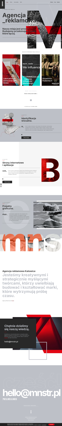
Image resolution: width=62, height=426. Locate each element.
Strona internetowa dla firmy (31, 418)
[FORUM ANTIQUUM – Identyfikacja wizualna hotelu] (51, 70)
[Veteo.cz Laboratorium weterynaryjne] (11, 70)
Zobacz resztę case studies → (31, 93)
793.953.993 (9, 399)
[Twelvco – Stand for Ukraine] (31, 70)
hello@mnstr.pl (11, 341)
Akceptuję (51, 424)
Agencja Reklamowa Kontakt (8, 300)
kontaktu (6, 337)
